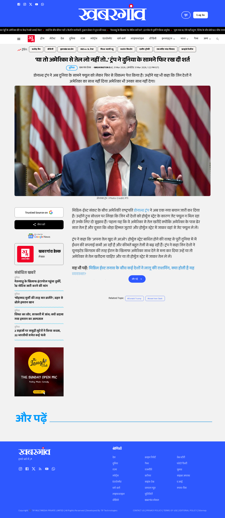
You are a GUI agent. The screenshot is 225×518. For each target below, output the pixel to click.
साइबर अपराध (183, 476)
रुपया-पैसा (182, 488)
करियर (148, 476)
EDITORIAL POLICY (188, 511)
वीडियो (115, 500)
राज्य (114, 470)
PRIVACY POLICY (154, 511)
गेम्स (147, 464)
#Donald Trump (134, 299)
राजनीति (148, 470)
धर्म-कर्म (116, 488)
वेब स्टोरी (181, 458)
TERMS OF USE (170, 511)
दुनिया (115, 464)
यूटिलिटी (149, 494)
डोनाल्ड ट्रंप (142, 211)
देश (113, 458)
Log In (201, 15)
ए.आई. (180, 482)
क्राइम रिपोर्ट (150, 458)
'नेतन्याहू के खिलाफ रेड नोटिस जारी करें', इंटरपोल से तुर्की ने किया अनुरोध (127, 31)
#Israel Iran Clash (155, 299)
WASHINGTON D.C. (103, 68)
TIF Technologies (109, 511)
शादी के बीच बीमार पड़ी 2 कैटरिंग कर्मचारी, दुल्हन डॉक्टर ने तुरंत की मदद (63, 31)
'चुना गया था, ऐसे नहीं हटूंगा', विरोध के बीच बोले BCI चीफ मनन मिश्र (188, 31)
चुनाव (179, 470)
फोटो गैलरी (182, 464)
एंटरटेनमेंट (117, 482)
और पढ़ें (135, 279)
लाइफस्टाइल (118, 494)
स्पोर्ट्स (115, 476)
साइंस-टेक (149, 482)
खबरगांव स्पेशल (152, 500)
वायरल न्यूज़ (150, 488)
